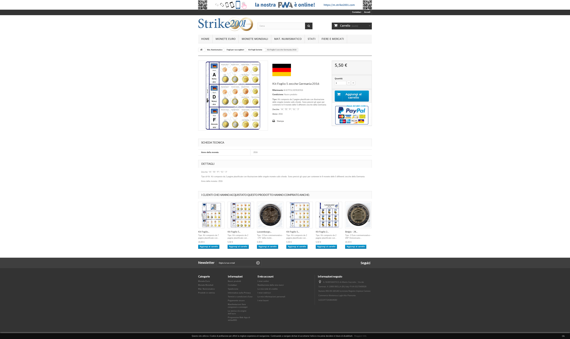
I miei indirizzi (264, 293)
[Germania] (281, 70)
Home (205, 39)
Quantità (338, 78)
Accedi (367, 12)
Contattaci (356, 12)
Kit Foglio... (203, 231)
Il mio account (266, 276)
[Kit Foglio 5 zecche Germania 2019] (241, 215)
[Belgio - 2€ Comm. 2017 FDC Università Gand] (358, 215)
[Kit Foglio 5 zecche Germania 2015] (299, 215)
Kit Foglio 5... (234, 231)
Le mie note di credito (268, 289)
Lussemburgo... (264, 231)
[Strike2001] (225, 24)
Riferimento (277, 90)
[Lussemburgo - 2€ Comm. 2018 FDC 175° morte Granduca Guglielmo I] (270, 215)
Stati (311, 39)
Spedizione (233, 289)
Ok (563, 336)
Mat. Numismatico (288, 39)
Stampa (280, 121)
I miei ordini (263, 281)
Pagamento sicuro (236, 300)
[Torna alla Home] (201, 50)
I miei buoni (263, 300)
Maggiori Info (360, 336)
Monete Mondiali (255, 39)
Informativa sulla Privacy (239, 293)
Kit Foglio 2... (322, 231)
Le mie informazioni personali (271, 297)
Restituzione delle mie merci (271, 285)
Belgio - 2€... (351, 231)
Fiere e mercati (333, 39)
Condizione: (278, 94)
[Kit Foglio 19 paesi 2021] (211, 215)
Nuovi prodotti (234, 281)
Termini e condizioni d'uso (240, 297)
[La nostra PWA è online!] (285, 5)
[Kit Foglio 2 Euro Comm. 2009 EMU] (329, 215)
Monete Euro (226, 39)
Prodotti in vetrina (206, 293)
